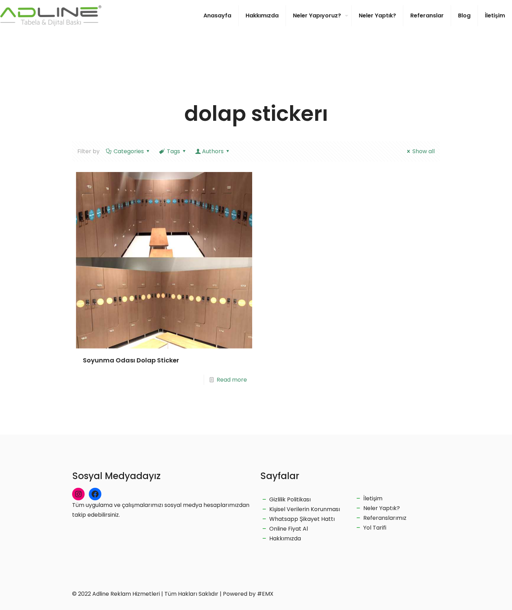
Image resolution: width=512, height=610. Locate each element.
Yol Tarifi (374, 528)
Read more (232, 380)
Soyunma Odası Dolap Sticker (131, 360)
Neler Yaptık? (381, 508)
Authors (213, 151)
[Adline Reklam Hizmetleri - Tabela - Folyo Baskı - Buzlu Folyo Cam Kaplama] (50, 15)
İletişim (372, 498)
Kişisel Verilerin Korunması (304, 509)
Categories (129, 151)
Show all (423, 151)
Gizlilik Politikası (290, 499)
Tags (173, 151)
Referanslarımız (384, 518)
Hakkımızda (285, 538)
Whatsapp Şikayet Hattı (302, 519)
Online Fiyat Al (288, 529)
